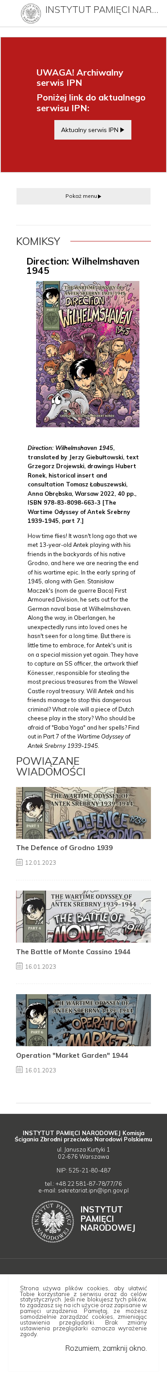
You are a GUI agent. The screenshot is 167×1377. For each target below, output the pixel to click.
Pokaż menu (81, 196)
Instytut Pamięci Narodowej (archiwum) (104, 9)
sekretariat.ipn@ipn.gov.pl (93, 1190)
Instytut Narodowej (108, 1218)
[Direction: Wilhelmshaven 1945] (87, 354)
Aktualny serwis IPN (89, 129)
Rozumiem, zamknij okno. (106, 1348)
